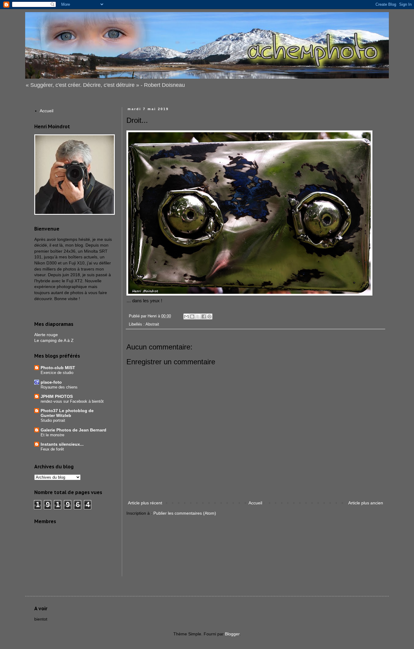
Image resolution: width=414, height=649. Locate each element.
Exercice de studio (57, 372)
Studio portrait (53, 420)
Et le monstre (52, 435)
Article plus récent (145, 502)
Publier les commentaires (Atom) (184, 513)
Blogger (232, 633)
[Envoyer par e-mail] (186, 316)
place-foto (51, 382)
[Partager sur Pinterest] (209, 316)
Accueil (255, 502)
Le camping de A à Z (54, 340)
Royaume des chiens (59, 387)
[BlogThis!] (192, 316)
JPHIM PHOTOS (57, 396)
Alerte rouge (46, 334)
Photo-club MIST (58, 367)
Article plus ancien (365, 502)
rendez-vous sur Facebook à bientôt (72, 401)
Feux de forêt (52, 449)
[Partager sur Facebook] (204, 316)
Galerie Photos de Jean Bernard (73, 430)
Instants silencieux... (62, 444)
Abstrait (152, 324)
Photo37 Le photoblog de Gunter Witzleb (67, 413)
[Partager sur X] (198, 316)
